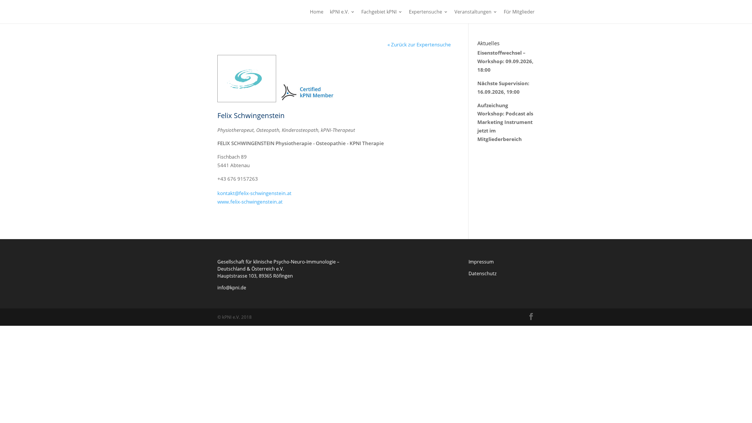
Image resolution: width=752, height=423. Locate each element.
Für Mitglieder (519, 12)
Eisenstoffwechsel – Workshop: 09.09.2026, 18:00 (505, 61)
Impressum (481, 261)
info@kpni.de (231, 287)
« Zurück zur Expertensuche (419, 44)
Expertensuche (425, 12)
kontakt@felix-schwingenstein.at (254, 193)
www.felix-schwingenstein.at (250, 201)
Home (316, 12)
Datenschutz (482, 273)
